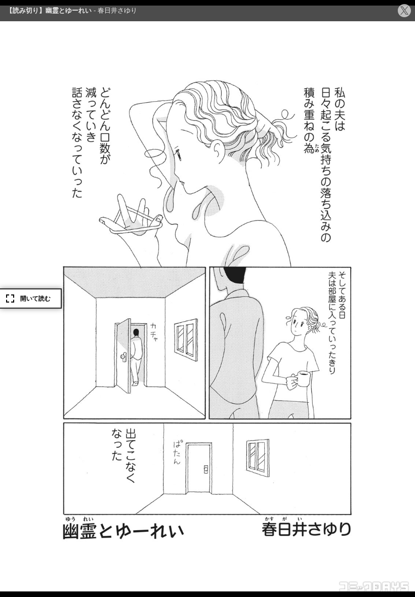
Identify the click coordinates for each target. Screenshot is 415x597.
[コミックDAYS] (374, 586)
